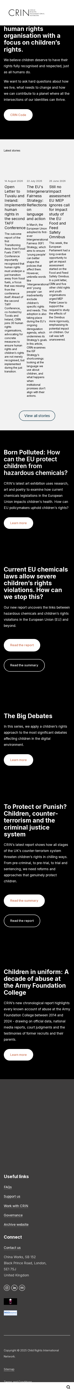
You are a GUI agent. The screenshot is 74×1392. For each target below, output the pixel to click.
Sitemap (9, 1369)
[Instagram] (7, 1288)
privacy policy (59, 1122)
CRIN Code (18, 115)
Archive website (16, 1224)
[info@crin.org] (22, 1288)
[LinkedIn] (14, 1288)
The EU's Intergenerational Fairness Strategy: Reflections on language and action (42, 203)
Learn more (18, 523)
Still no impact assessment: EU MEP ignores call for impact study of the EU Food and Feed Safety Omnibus (60, 212)
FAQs (8, 1187)
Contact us (12, 1248)
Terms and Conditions (18, 1381)
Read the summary (24, 665)
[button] (63, 150)
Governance (13, 1215)
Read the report (22, 645)
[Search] (68, 1387)
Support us (12, 1196)
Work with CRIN (16, 1206)
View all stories (37, 415)
